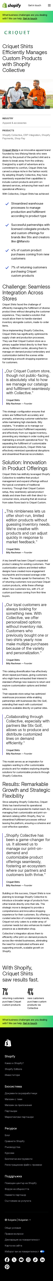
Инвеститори (12, 1074)
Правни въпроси (14, 1233)
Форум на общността (17, 1189)
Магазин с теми (13, 1099)
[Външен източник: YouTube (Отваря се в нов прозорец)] (21, 1259)
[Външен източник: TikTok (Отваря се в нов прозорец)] (35, 1259)
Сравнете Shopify (15, 1141)
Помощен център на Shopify (21, 1183)
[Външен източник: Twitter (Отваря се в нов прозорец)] (14, 1259)
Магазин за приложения (18, 1105)
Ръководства (12, 1147)
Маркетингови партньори (19, 1116)
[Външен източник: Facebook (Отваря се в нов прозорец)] (7, 1259)
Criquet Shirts (10, 150)
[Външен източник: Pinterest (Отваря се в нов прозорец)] (7, 1266)
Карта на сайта (13, 1245)
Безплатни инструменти (18, 1158)
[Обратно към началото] (8, 1043)
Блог (7, 1135)
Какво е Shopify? (14, 1063)
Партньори (11, 1111)
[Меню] (49, 5)
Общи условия (13, 1227)
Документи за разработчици (21, 1093)
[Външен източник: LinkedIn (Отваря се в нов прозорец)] (42, 1259)
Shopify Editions (13, 1069)
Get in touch (34, 5)
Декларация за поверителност (22, 1239)
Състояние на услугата (18, 1200)
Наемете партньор (15, 1194)
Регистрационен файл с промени (23, 1164)
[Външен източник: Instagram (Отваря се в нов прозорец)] (28, 1259)
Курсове (9, 1152)
